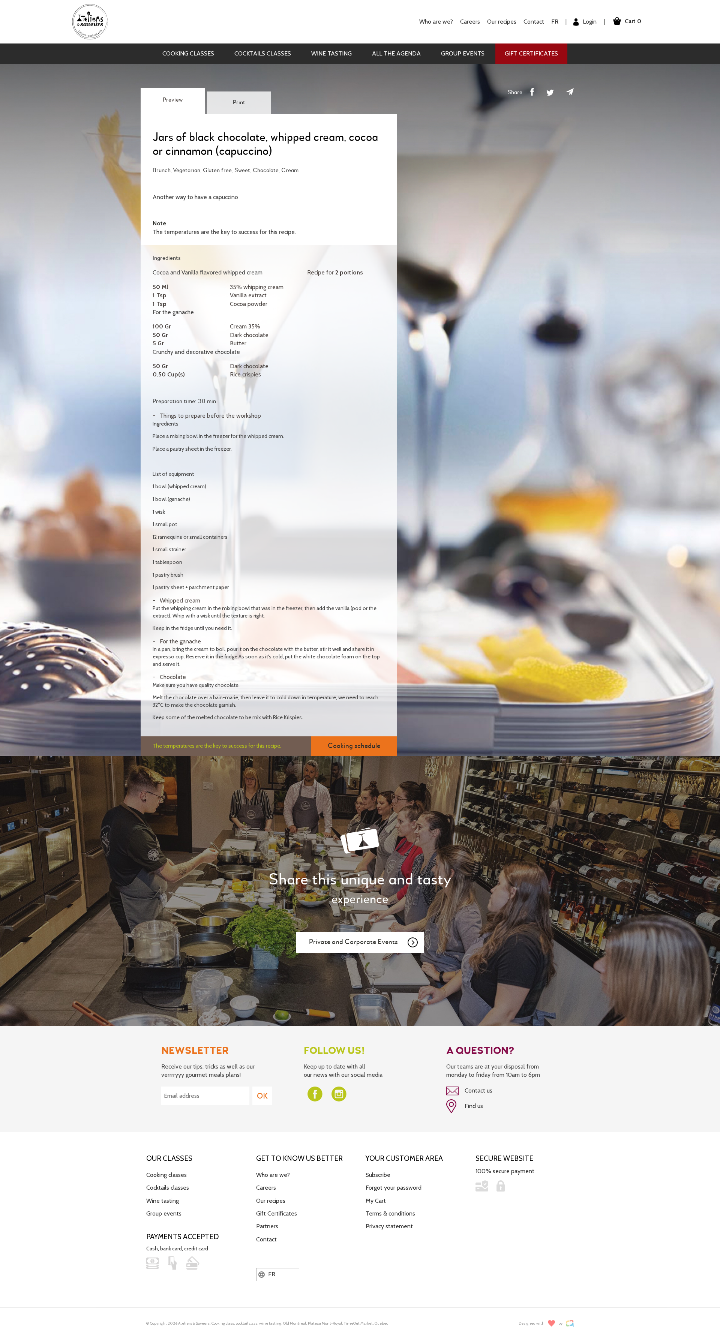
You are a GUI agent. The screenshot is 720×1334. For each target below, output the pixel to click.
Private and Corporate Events (353, 942)
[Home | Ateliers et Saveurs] (93, 21)
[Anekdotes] (570, 1323)
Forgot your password (394, 1187)
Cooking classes (188, 53)
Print (239, 103)
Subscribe (378, 1174)
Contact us (477, 1090)
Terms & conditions (390, 1213)
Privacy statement (389, 1226)
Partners (267, 1226)
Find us (473, 1105)
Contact (534, 21)
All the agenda (396, 53)
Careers (470, 21)
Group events (462, 53)
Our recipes (270, 1200)
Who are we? (273, 1174)
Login (589, 21)
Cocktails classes (262, 53)
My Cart (376, 1200)
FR (554, 21)
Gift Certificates (531, 53)
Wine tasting (331, 53)
